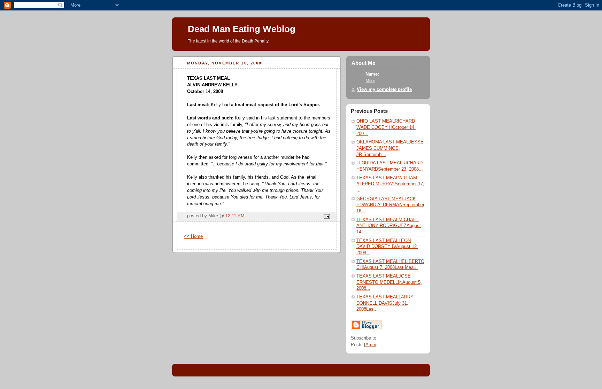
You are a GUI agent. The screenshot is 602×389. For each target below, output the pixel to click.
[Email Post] (325, 217)
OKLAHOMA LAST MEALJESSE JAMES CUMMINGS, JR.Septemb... (390, 148)
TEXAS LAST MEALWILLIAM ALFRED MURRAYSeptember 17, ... (390, 184)
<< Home (193, 236)
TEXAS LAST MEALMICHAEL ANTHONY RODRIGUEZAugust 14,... (388, 225)
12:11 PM (235, 215)
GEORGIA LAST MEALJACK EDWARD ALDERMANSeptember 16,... (390, 204)
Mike (370, 80)
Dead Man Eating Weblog (241, 29)
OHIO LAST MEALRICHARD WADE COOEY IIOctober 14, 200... (386, 127)
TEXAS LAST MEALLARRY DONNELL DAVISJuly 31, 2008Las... (385, 303)
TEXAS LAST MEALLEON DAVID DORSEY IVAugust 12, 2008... (387, 246)
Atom (370, 344)
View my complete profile (384, 89)
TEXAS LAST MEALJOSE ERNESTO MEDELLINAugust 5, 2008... (389, 282)
